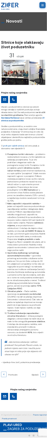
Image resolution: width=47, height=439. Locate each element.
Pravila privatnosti (9, 418)
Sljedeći (35, 374)
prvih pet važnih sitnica (13, 145)
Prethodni (12, 374)
